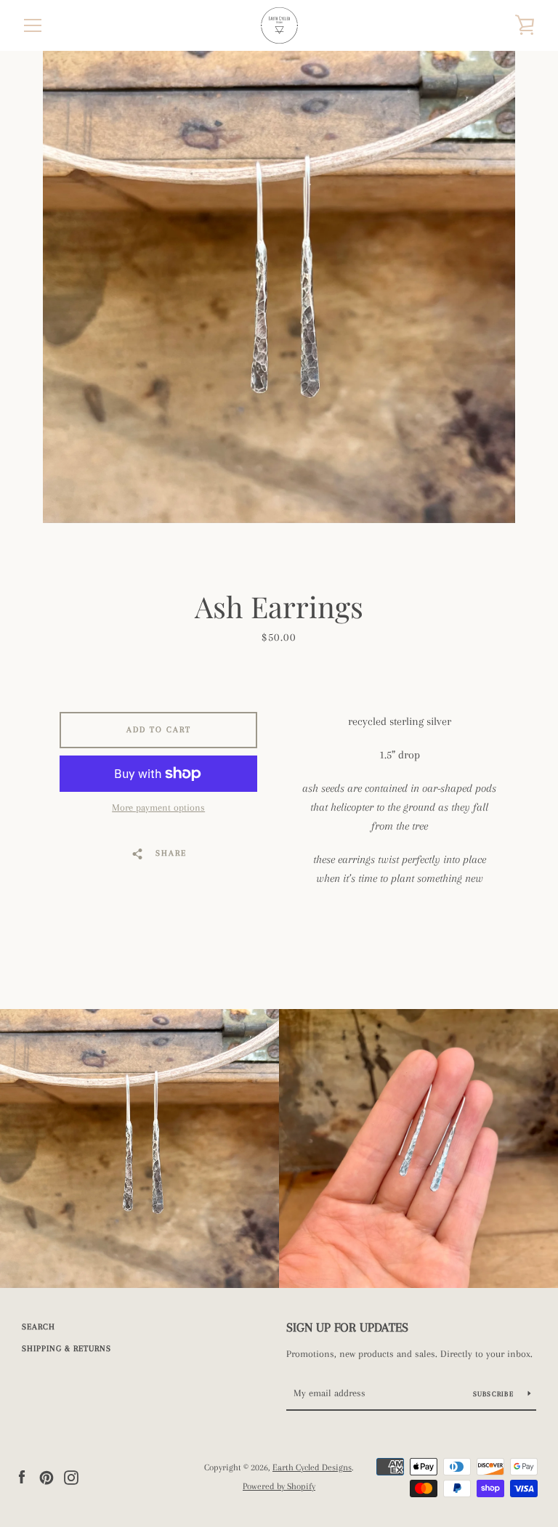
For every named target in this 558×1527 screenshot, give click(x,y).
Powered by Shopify (279, 1486)
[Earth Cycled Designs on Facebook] (22, 1476)
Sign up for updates (347, 1327)
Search (38, 1327)
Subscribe (495, 1394)
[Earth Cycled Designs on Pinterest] (46, 1476)
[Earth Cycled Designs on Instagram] (71, 1476)
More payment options (158, 807)
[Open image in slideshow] (279, 287)
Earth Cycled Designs (312, 1467)
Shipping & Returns (66, 1348)
